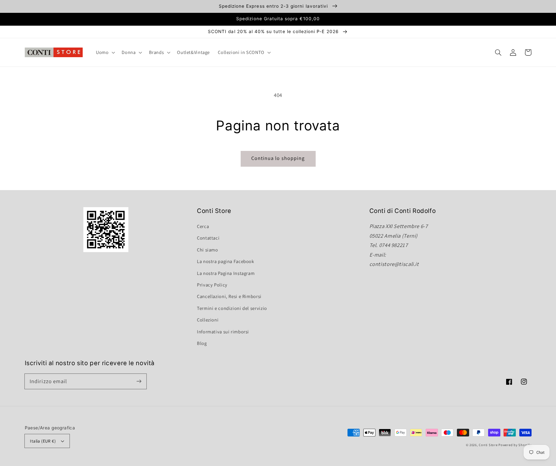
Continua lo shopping (278, 158)
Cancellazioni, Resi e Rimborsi (229, 296)
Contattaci (208, 238)
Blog (202, 343)
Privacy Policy (212, 285)
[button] (498, 52)
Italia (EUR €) (43, 441)
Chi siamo (207, 250)
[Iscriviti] (138, 381)
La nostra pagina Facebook (225, 261)
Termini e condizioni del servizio (232, 308)
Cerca (203, 226)
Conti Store (488, 445)
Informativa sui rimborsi (223, 332)
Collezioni (207, 320)
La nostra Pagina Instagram (226, 273)
